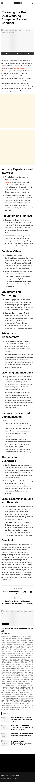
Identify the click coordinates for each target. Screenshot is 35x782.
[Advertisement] (17, 111)
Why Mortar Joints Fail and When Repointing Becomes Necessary (22, 734)
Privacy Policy (15, 775)
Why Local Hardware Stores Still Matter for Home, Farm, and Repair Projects (22, 719)
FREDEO (17, 2)
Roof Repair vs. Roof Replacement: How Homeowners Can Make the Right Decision (21, 743)
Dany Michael (6, 633)
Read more (6, 713)
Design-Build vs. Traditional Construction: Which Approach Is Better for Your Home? (22, 727)
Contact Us (4, 775)
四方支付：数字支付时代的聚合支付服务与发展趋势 (17, 629)
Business (6, 624)
